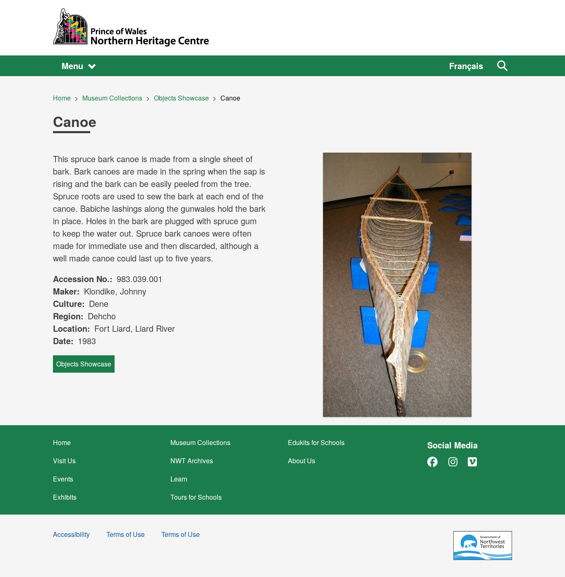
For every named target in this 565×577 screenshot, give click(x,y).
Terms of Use (125, 535)
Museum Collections (112, 98)
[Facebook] (432, 461)
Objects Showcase (181, 98)
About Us (301, 460)
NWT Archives (191, 460)
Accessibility (71, 535)
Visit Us (64, 460)
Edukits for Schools (316, 442)
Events (63, 479)
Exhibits (65, 497)
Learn (178, 479)
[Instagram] (452, 461)
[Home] (282, 27)
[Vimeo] (472, 461)
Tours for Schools (196, 497)
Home (62, 98)
